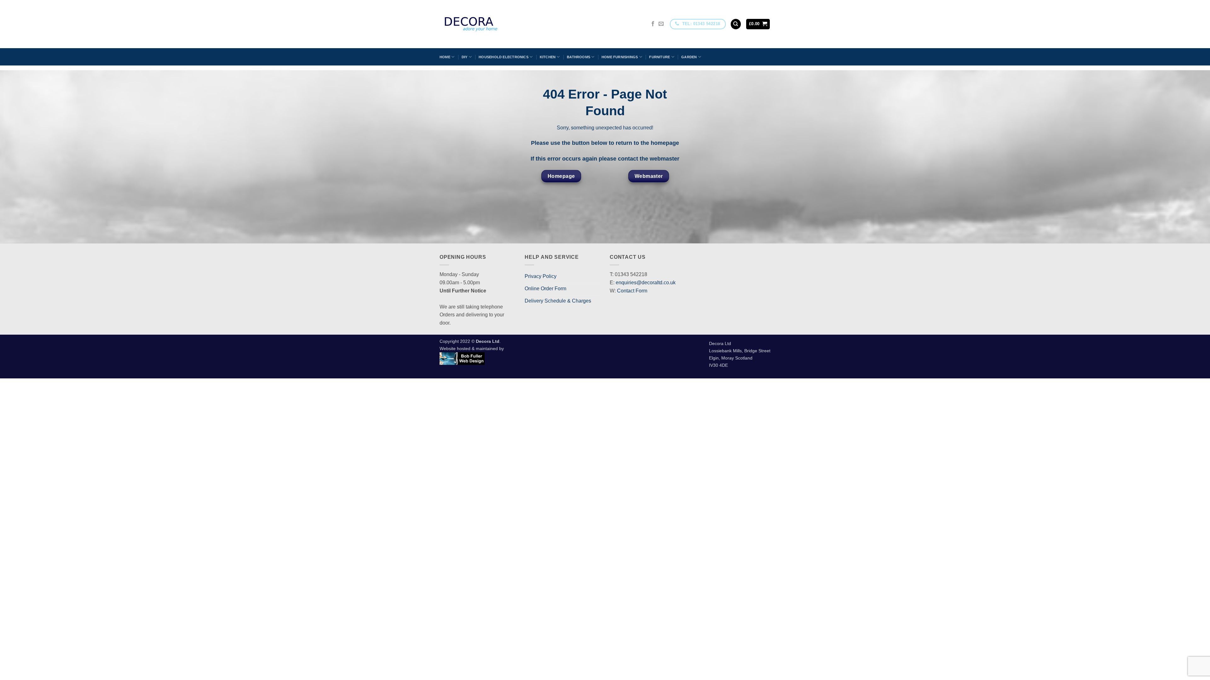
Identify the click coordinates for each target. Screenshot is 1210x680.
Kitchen (548, 57)
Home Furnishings (620, 57)
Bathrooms (578, 57)
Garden (689, 57)
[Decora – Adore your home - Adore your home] (489, 24)
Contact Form (632, 290)
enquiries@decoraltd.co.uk (646, 282)
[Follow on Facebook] (652, 24)
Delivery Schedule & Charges (558, 300)
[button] (758, 24)
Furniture (659, 57)
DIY (465, 57)
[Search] (736, 24)
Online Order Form (545, 288)
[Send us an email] (661, 24)
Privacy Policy (540, 276)
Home (445, 57)
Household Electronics (503, 57)
